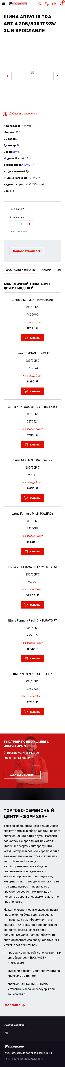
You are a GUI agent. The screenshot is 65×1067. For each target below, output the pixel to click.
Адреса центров (15, 1024)
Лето (16, 151)
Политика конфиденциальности (24, 1058)
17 (18, 145)
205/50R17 (27, 164)
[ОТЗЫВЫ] (32, 278)
